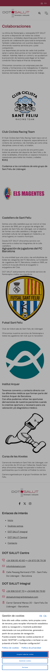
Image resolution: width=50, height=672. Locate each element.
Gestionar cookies (25, 661)
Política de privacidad (31, 648)
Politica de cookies (10, 648)
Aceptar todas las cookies (25, 654)
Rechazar (25, 667)
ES (41, 615)
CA (45, 615)
